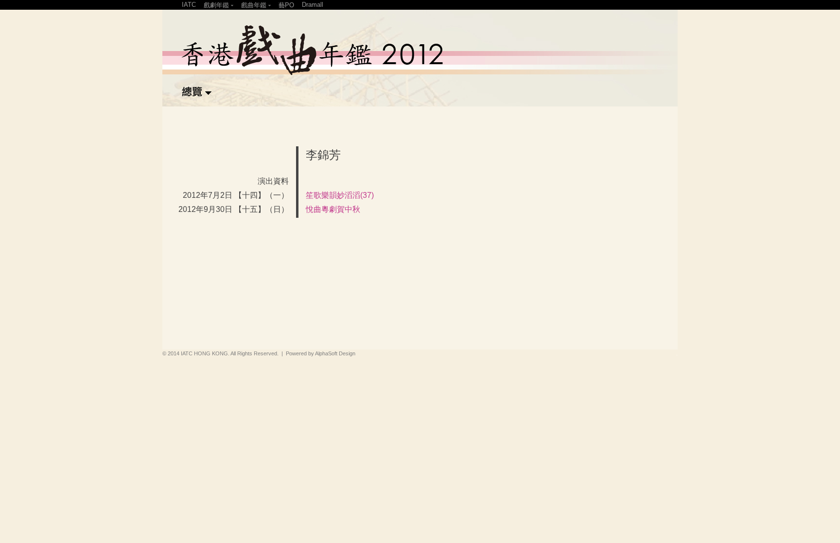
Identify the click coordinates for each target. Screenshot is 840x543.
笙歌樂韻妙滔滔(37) (340, 195)
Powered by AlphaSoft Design (320, 353)
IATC (189, 4)
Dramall (312, 4)
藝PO (286, 5)
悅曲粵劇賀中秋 (333, 209)
